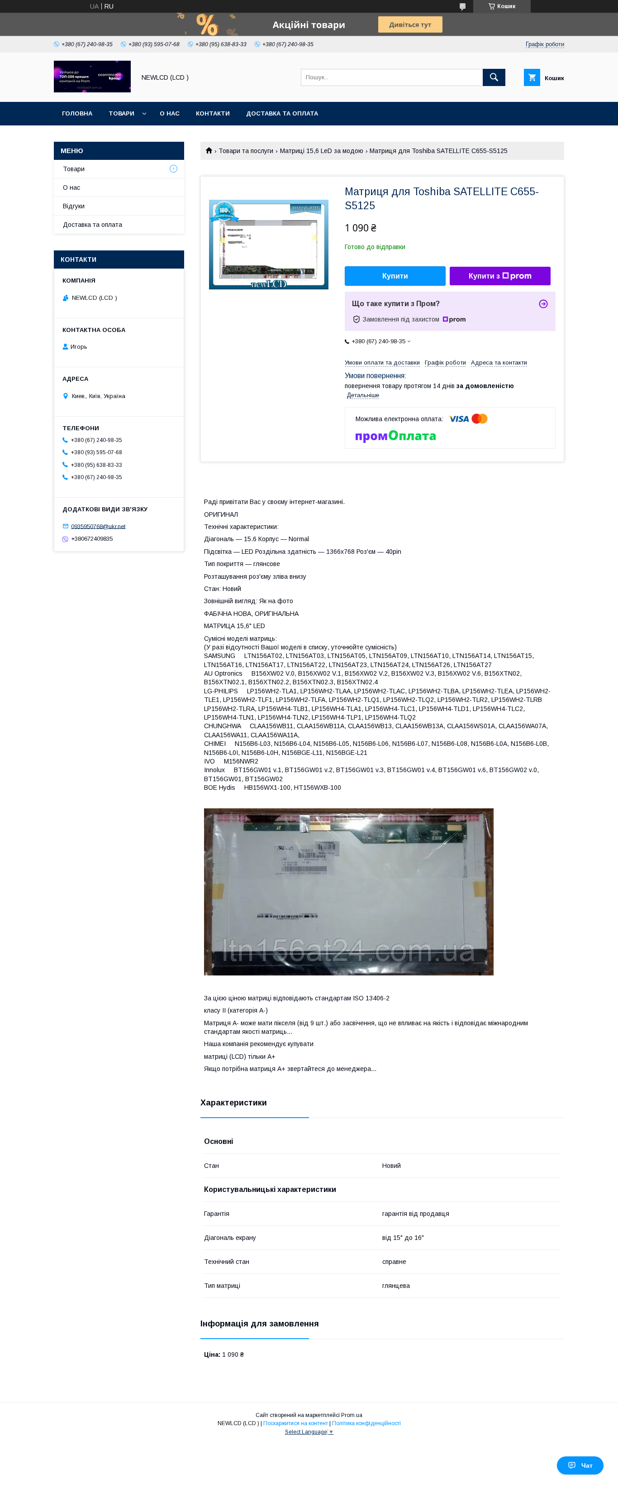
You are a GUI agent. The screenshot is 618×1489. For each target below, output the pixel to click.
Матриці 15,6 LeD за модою (321, 150)
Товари (121, 113)
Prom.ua (351, 1415)
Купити (395, 276)
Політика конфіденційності (366, 1423)
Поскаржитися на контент (295, 1423)
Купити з (484, 276)
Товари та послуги (246, 150)
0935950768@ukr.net (98, 526)
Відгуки (74, 206)
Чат (587, 1465)
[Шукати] (494, 77)
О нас (170, 113)
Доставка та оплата (282, 113)
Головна (77, 113)
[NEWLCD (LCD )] (92, 90)
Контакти (213, 113)
